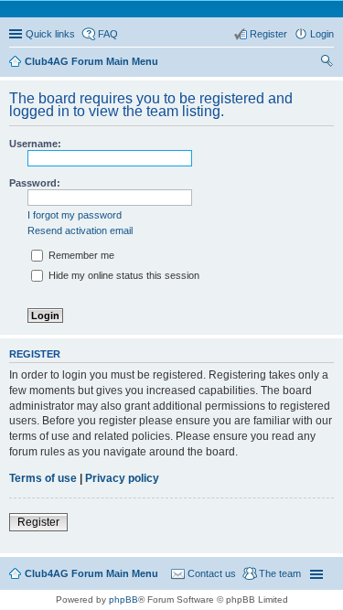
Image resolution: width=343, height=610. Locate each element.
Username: (35, 143)
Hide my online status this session (122, 275)
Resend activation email (80, 230)
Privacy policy (122, 478)
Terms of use (43, 478)
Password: (34, 182)
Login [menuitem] (322, 33)
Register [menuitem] (268, 33)
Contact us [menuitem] (212, 573)
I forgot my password (74, 214)
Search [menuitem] (326, 63)
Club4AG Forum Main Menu (91, 573)
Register (38, 522)
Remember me (80, 255)
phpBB (123, 599)
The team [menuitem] (280, 573)
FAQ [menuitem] (108, 33)
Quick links (50, 33)
